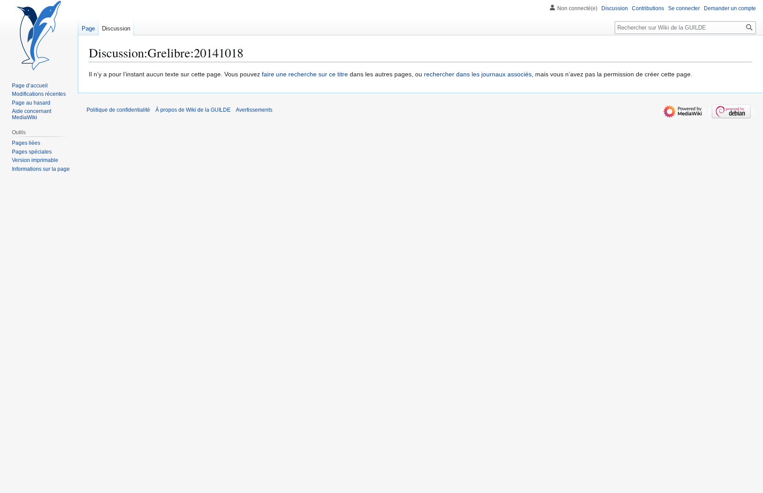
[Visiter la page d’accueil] (39, 35)
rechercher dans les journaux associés (478, 74)
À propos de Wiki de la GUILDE (192, 110)
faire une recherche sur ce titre (305, 74)
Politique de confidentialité (118, 110)
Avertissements (254, 110)
